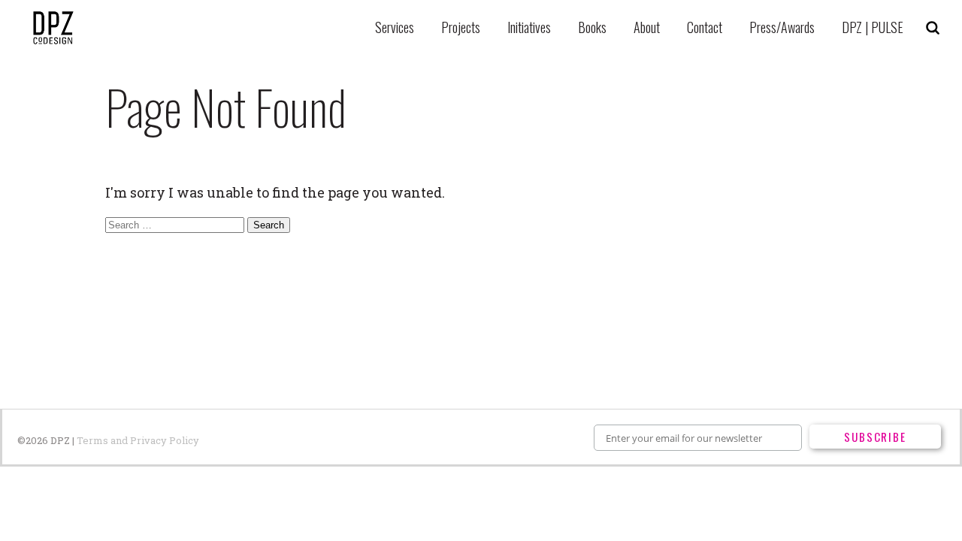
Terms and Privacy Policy (138, 440)
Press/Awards (782, 27)
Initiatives (529, 27)
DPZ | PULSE (872, 27)
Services (394, 27)
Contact (704, 27)
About (647, 27)
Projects (460, 27)
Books (592, 27)
